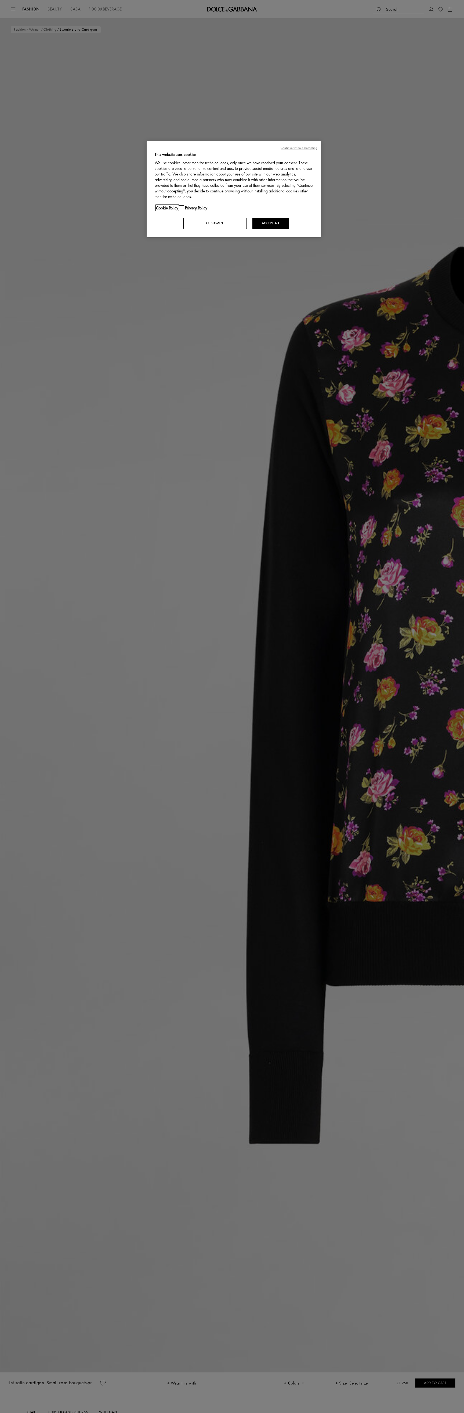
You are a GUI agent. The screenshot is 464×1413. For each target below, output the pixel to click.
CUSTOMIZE (215, 222)
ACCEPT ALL (271, 222)
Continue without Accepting (299, 147)
